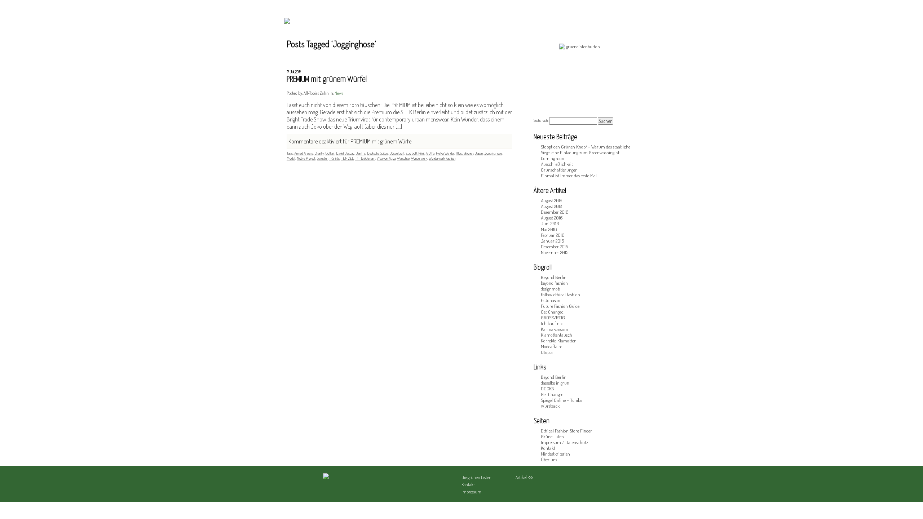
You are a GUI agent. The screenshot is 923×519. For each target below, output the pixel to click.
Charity (319, 153)
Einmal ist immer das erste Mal (569, 175)
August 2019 (551, 200)
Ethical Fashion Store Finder (566, 431)
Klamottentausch (556, 335)
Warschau (403, 158)
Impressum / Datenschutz (564, 442)
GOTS (430, 153)
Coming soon (552, 158)
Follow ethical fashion (560, 294)
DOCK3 (547, 388)
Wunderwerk (419, 158)
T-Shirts (334, 158)
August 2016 (551, 218)
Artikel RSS (524, 477)
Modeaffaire (551, 346)
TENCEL (347, 158)
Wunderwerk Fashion (442, 158)
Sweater (322, 158)
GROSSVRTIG (553, 317)
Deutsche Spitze (377, 153)
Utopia (547, 352)
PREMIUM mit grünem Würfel (327, 79)
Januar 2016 (552, 241)
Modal (291, 158)
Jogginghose (493, 153)
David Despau (345, 153)
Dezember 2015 (554, 246)
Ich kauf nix (551, 323)
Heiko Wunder (445, 153)
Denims (360, 153)
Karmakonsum (554, 329)
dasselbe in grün (555, 383)
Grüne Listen (552, 436)
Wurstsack (550, 406)
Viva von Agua (386, 158)
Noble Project (306, 158)
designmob (550, 289)
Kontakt (548, 448)
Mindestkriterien (555, 454)
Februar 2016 (552, 235)
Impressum (471, 491)
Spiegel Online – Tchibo (561, 400)
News (339, 93)
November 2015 (554, 252)
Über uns (549, 459)
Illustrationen (464, 153)
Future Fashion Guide (560, 306)
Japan (479, 153)
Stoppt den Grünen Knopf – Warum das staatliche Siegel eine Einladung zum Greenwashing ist (585, 149)
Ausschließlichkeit (557, 164)
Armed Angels (303, 153)
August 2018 (551, 206)
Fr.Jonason (550, 300)
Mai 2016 (549, 229)
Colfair (330, 153)
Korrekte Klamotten (559, 340)
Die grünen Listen (476, 477)
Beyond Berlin (553, 277)
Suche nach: (541, 120)
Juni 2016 (550, 223)
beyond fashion (554, 283)
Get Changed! (553, 312)
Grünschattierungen (559, 170)
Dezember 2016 (554, 212)
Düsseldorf (396, 153)
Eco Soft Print (415, 153)
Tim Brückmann (365, 158)
